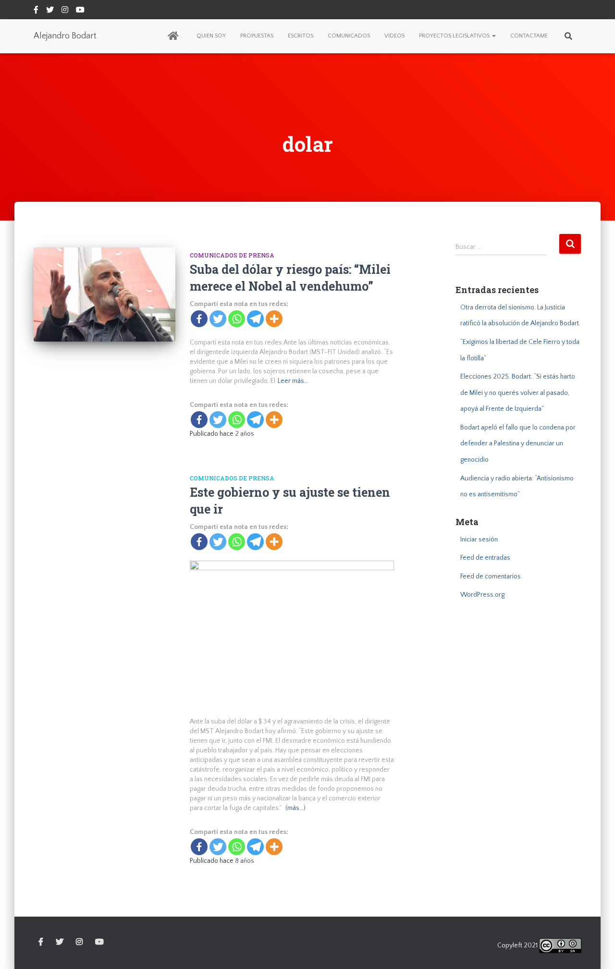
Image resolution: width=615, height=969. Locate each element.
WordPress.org (482, 595)
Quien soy (211, 36)
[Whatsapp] (236, 318)
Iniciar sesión (479, 539)
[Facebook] (199, 318)
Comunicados (349, 36)
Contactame (529, 36)
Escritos (300, 36)
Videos (394, 36)
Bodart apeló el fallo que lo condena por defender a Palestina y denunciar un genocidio (518, 444)
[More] (274, 318)
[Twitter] (217, 318)
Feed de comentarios (490, 576)
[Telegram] (255, 318)
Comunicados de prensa (232, 255)
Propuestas (256, 36)
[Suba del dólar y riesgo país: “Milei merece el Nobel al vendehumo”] (104, 294)
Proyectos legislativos (455, 36)
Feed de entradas (485, 558)
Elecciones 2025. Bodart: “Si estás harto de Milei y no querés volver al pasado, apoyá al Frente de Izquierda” (517, 393)
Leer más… (293, 381)
